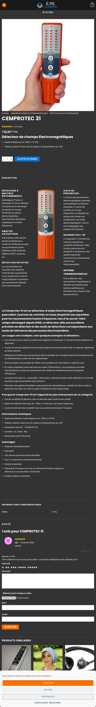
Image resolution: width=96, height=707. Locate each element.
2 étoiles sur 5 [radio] (6, 567)
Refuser (48, 690)
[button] (4, 5)
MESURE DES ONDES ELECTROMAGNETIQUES (29, 113)
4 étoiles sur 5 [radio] (21, 567)
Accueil (5, 113)
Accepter (48, 683)
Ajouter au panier (27, 159)
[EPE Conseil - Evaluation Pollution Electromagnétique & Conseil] (48, 5)
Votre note (6, 564)
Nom (4, 603)
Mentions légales (54, 702)
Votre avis (6, 571)
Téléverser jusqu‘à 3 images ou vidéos (16, 593)
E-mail (5, 614)
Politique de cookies (41, 702)
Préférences (48, 697)
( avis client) (17, 127)
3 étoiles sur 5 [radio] (13, 567)
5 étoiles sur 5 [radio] (32, 567)
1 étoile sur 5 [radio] (2, 567)
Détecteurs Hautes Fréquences (64, 113)
